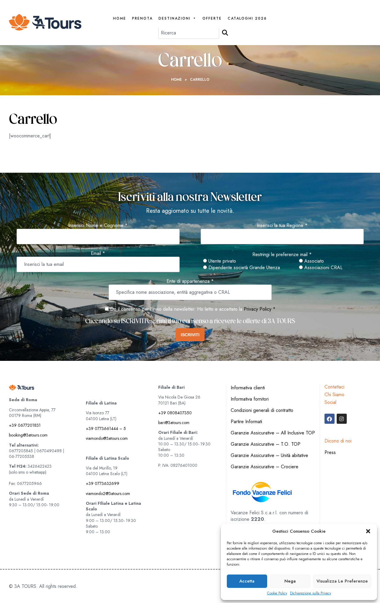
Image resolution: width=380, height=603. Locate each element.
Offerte (212, 18)
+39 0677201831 (25, 425)
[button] (368, 531)
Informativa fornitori (250, 399)
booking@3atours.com (28, 435)
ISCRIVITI (190, 334)
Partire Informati (246, 421)
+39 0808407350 (175, 413)
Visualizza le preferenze (342, 581)
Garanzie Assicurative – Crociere (264, 466)
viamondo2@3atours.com (108, 493)
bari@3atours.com (173, 423)
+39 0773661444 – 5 (106, 428)
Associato (313, 261)
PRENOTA (142, 18)
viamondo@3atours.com (107, 438)
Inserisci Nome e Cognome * (98, 225)
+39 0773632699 (102, 483)
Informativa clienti (248, 387)
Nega (290, 581)
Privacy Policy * (260, 309)
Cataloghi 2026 (247, 18)
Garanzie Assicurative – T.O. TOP (265, 444)
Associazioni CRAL (323, 267)
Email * (98, 253)
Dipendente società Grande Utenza (243, 267)
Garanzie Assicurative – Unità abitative (269, 455)
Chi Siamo (334, 394)
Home (119, 18)
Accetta (246, 581)
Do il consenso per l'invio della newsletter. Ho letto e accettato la (175, 309)
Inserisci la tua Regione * (282, 225)
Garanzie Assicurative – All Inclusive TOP (273, 432)
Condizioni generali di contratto (262, 410)
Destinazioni (175, 18)
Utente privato (221, 261)
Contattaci (334, 386)
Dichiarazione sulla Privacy (310, 593)
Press (330, 452)
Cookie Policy (277, 593)
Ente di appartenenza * (190, 281)
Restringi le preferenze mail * (282, 254)
